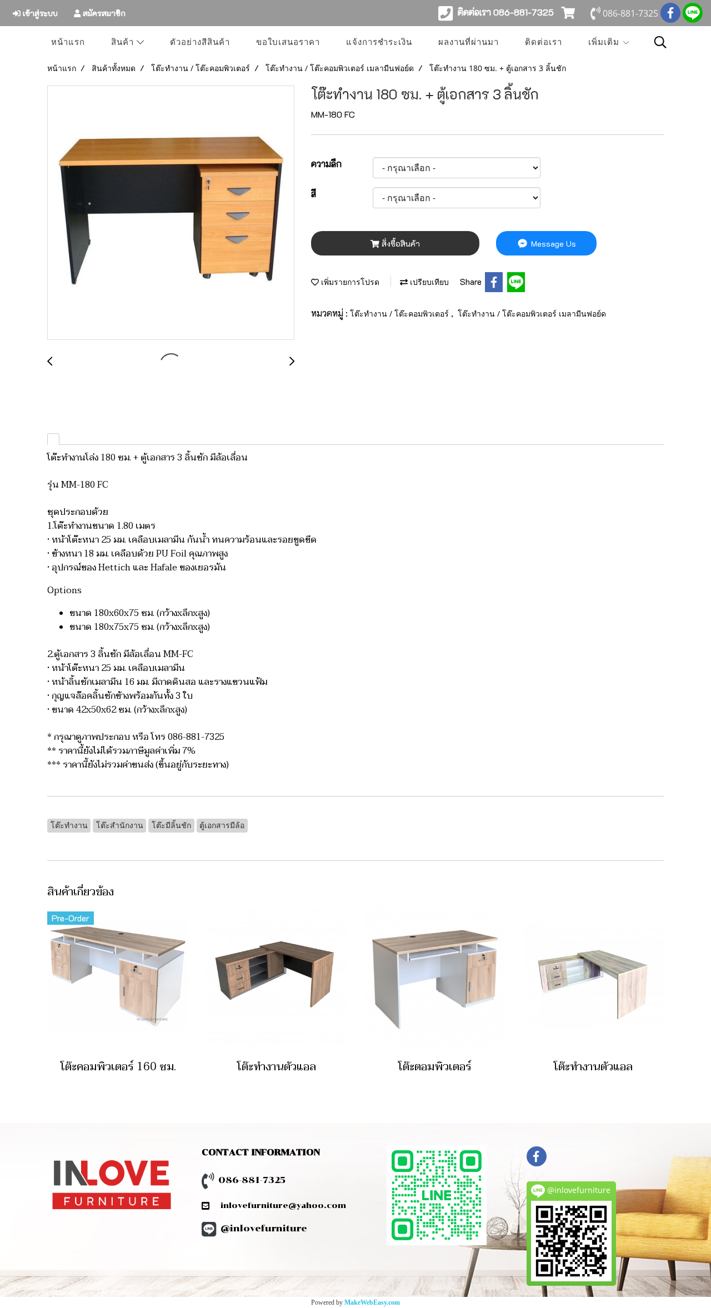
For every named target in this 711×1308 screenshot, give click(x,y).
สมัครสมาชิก (103, 13)
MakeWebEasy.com (372, 1302)
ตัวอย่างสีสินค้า (200, 42)
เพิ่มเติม (605, 42)
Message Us (552, 243)
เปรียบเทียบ (428, 282)
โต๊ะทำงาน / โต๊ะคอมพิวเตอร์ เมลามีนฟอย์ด (532, 313)
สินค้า (124, 42)
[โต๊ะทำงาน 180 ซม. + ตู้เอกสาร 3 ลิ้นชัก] (171, 213)
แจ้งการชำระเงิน (379, 42)
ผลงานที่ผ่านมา (468, 42)
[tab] (53, 439)
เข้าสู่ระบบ (39, 13)
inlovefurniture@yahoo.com (277, 1205)
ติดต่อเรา (543, 42)
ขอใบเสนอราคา (288, 42)
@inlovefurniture (264, 1228)
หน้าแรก (68, 42)
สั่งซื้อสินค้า (399, 243)
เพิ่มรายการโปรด (349, 282)
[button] (660, 42)
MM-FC (178, 654)
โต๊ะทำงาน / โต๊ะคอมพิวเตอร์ (400, 313)
